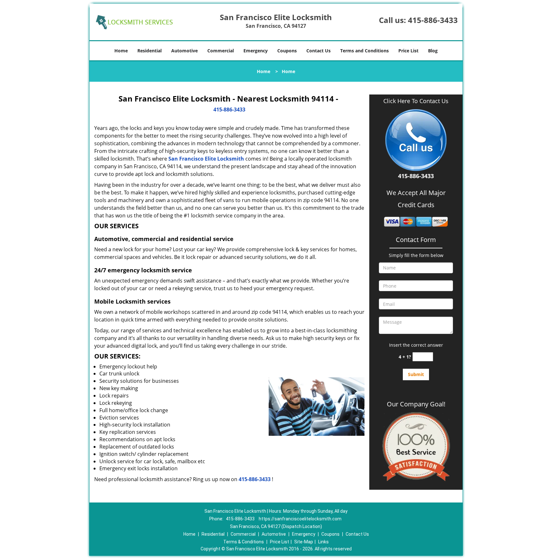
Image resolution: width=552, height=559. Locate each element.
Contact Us (318, 51)
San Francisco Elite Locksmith (206, 158)
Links (323, 541)
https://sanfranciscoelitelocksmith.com (300, 518)
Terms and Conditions (364, 51)
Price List (408, 51)
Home (121, 51)
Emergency (255, 51)
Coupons (287, 51)
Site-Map (303, 541)
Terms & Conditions (243, 541)
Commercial (220, 51)
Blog (433, 51)
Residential (149, 51)
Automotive (184, 51)
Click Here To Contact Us (415, 101)
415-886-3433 (433, 20)
